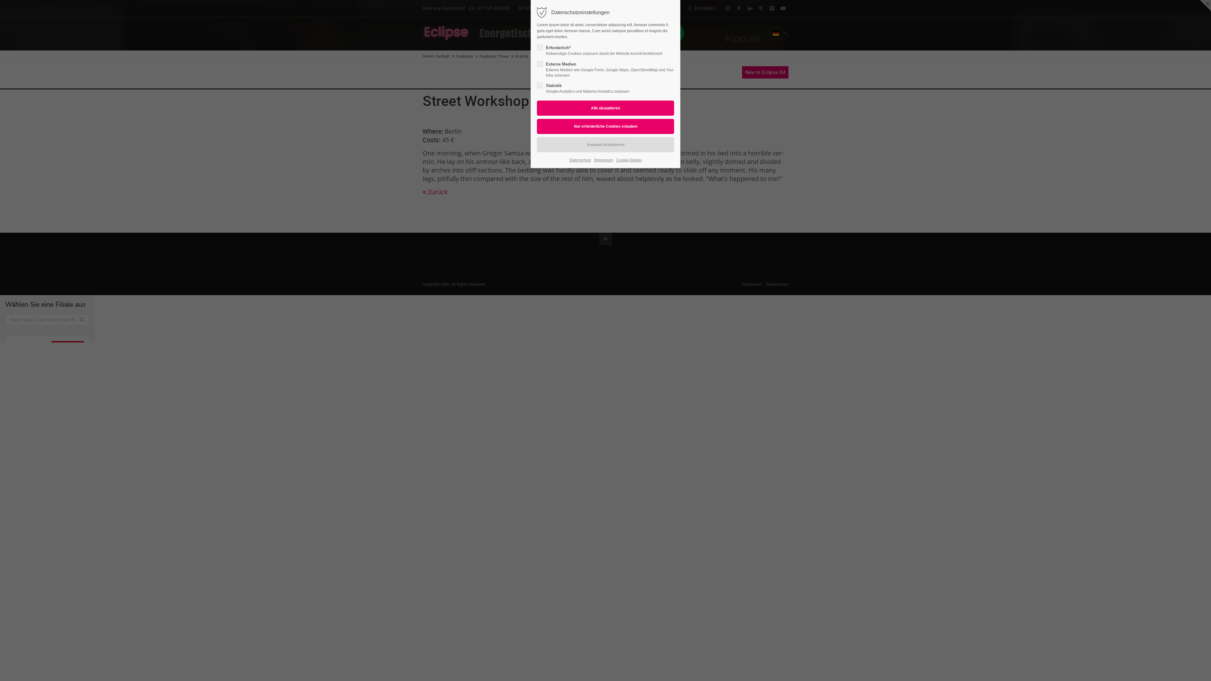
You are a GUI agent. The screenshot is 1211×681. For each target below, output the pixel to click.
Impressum (603, 160)
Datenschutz (580, 160)
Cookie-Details (629, 160)
